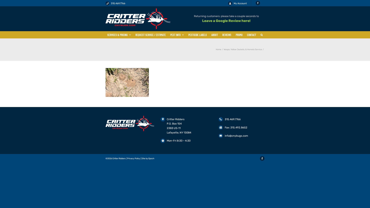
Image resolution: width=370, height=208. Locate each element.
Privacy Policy (133, 158)
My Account (240, 3)
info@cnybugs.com (236, 135)
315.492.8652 (238, 127)
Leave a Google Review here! (226, 21)
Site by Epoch (148, 158)
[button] (261, 35)
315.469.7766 (118, 3)
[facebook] (258, 3)
